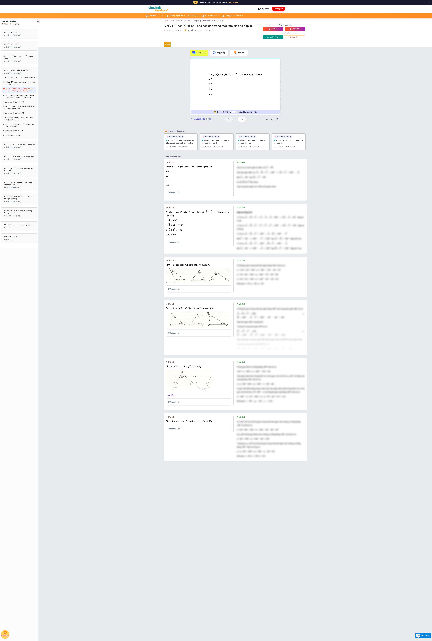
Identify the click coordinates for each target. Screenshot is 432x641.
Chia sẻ (274, 29)
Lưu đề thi (295, 37)
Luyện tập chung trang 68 (14, 102)
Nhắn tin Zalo (425, 636)
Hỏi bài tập (5, 636)
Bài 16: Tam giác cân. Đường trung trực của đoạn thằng (19, 125)
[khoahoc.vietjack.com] (158, 8)
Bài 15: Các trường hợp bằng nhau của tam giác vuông (19, 119)
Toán (172, 21)
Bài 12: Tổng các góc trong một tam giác (20, 78)
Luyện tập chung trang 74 (14, 113)
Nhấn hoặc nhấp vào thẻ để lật (237, 112)
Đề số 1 (167, 44)
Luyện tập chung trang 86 (14, 131)
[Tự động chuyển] (266, 119)
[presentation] (270, 167)
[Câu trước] (228, 119)
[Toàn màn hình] (276, 119)
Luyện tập (221, 53)
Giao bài (296, 29)
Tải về (274, 37)
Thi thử (241, 53)
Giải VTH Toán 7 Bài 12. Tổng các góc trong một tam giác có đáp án (200, 21)
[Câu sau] (241, 119)
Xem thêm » (171, 395)
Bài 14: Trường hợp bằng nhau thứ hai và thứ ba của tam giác (20, 107)
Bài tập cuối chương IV (13, 135)
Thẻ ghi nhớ (201, 53)
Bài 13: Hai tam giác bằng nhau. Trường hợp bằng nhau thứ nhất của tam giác (19, 96)
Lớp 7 (166, 21)
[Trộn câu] (271, 119)
